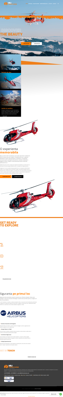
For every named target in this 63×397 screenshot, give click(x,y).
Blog (22, 375)
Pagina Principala (7, 375)
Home (27, 3)
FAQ (24, 375)
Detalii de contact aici (32, 356)
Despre (12, 375)
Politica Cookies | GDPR (45, 375)
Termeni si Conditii (28, 375)
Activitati (50, 3)
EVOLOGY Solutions (38, 388)
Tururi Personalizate (44, 3)
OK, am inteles (3, 394)
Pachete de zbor (36, 3)
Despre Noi (30, 3)
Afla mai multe (26, 43)
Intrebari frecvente (18, 176)
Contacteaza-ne (37, 43)
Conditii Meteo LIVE (6, 176)
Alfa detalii (5, 116)
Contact (54, 3)
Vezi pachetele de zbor (6, 279)
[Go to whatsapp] (60, 394)
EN (58, 3)
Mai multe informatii (31, 396)
